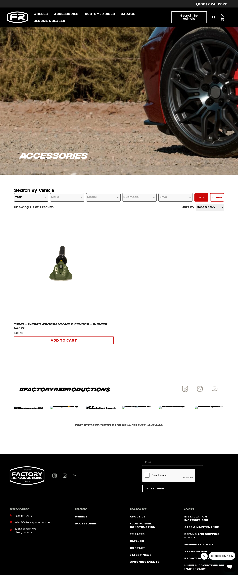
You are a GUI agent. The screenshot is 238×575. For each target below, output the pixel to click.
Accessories (86, 523)
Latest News (141, 554)
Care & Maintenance (201, 526)
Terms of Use (195, 551)
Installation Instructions (196, 518)
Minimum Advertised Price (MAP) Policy (206, 567)
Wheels (81, 516)
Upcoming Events (145, 561)
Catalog (137, 540)
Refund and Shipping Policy (202, 535)
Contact (137, 547)
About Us (138, 516)
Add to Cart (64, 340)
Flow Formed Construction (142, 525)
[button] (214, 17)
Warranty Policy (199, 544)
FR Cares (137, 533)
